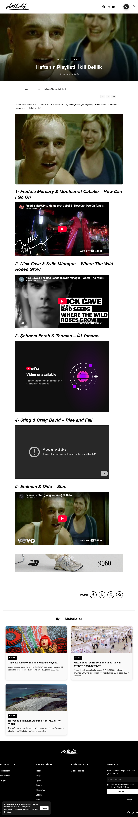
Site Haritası (5, 775)
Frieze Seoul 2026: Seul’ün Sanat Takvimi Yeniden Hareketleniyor (97, 664)
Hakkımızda (5, 770)
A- (103, 96)
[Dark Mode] (126, 6)
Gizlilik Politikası (77, 770)
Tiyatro (39, 780)
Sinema (39, 785)
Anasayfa (28, 89)
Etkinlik (39, 794)
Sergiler (39, 775)
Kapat (44, 808)
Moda (38, 799)
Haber (38, 89)
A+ (114, 96)
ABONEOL (130, 801)
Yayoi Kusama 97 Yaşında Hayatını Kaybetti (33, 662)
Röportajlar (40, 790)
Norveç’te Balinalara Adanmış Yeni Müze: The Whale (34, 722)
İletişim (3, 780)
